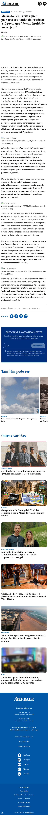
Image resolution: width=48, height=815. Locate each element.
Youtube (25, 764)
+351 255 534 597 (24, 719)
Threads (26, 769)
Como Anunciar (24, 747)
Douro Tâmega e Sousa (10, 308)
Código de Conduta (24, 802)
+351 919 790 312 (24, 713)
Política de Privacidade (24, 355)
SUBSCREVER (38, 346)
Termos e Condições (24, 798)
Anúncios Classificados (24, 737)
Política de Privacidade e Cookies (24, 795)
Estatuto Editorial (24, 787)
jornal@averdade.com (24, 708)
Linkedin (26, 774)
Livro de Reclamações (24, 806)
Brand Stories (24, 742)
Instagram (26, 760)
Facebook (26, 755)
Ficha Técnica (24, 791)
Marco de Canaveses (31, 308)
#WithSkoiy (29, 812)
